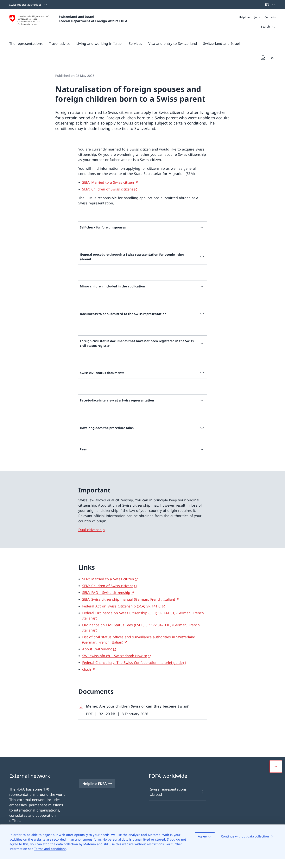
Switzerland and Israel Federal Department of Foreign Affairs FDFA (93, 19)
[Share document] (273, 57)
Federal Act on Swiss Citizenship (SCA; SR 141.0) (121, 606)
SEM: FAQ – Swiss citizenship (106, 592)
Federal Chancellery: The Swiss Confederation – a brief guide (132, 662)
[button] (26, 43)
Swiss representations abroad (168, 792)
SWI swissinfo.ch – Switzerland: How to (114, 655)
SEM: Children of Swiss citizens (107, 189)
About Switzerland (97, 649)
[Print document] (263, 57)
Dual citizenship (91, 529)
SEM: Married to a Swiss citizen (108, 182)
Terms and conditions (50, 849)
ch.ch (86, 669)
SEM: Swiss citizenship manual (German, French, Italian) (128, 599)
